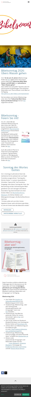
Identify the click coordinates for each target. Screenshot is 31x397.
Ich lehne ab (17, 394)
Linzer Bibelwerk (14, 343)
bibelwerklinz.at (23, 336)
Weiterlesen (7, 210)
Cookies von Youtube (20, 229)
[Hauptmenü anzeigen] (28, 2)
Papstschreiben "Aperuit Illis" (13, 213)
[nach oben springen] (15, 381)
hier (9, 80)
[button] (2, 372)
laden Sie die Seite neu (10, 230)
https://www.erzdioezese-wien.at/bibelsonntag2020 (16, 330)
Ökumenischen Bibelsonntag (10, 129)
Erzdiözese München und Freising (16, 347)
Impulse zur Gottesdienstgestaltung (14, 300)
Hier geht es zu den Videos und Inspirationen (15, 94)
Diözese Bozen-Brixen (17, 348)
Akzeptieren (25, 394)
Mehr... (3, 394)
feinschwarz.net (22, 324)
